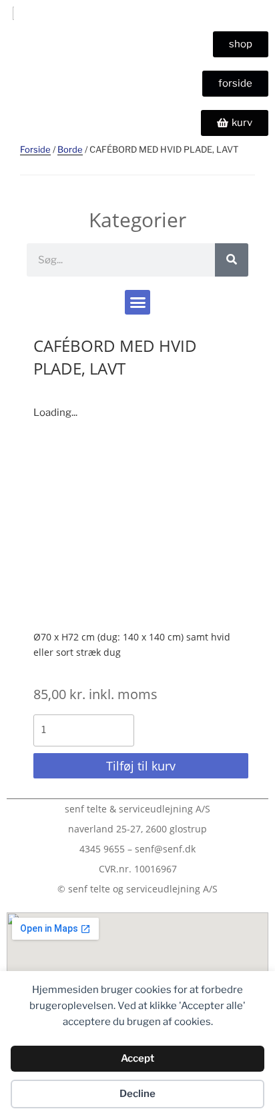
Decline (137, 1094)
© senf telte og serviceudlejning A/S (137, 888)
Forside (35, 149)
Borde (70, 149)
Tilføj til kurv (141, 766)
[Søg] (231, 260)
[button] (137, 302)
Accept (137, 1058)
